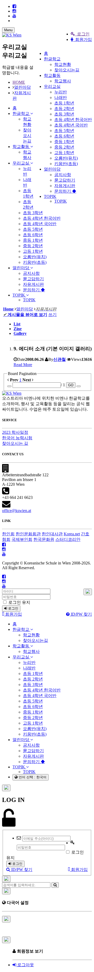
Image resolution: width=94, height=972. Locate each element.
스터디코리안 (67, 539)
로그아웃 (25, 965)
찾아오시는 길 (15, 443)
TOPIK (50, 196)
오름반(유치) (66, 158)
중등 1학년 (64, 141)
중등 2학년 (64, 147)
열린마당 (52, 169)
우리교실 (52, 86)
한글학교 (52, 59)
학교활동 (52, 75)
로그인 (82, 34)
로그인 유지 (18, 602)
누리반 (60, 92)
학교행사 (62, 81)
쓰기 (52, 314)
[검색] (55, 885)
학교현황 (62, 64)
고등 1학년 (64, 152)
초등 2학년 (64, 108)
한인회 (8, 534)
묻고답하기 (64, 180)
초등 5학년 (64, 130)
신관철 (59, 359)
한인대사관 (52, 534)
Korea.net (72, 534)
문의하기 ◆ (65, 191)
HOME (19, 82)
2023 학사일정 (15, 432)
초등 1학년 (64, 103)
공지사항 (62, 174)
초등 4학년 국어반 (71, 125)
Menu (8, 30)
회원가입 (82, 39)
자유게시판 (64, 185)
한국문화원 (43, 539)
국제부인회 (21, 539)
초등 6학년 (64, 136)
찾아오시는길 (66, 70)
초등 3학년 (64, 114)
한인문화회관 (28, 534)
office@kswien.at (16, 510)
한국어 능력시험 (17, 438)
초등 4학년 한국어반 (73, 119)
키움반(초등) (66, 163)
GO (70, 385)
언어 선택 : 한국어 (31, 777)
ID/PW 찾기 (81, 614)
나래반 (60, 97)
